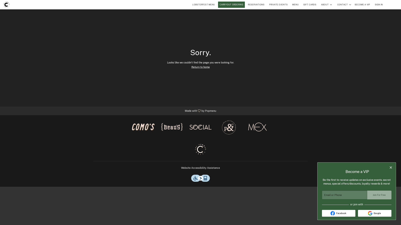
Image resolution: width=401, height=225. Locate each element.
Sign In (379, 4)
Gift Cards (309, 4)
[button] (327, 5)
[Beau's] (172, 126)
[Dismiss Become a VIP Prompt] (391, 167)
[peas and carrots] (229, 126)
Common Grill (200, 149)
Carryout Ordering (231, 4)
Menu (295, 4)
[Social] (200, 126)
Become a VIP (362, 4)
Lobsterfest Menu (203, 4)
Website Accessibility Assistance (200, 167)
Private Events (278, 4)
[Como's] (143, 126)
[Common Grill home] (17, 5)
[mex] (257, 126)
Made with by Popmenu (109, 111)
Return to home (200, 67)
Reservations (256, 4)
